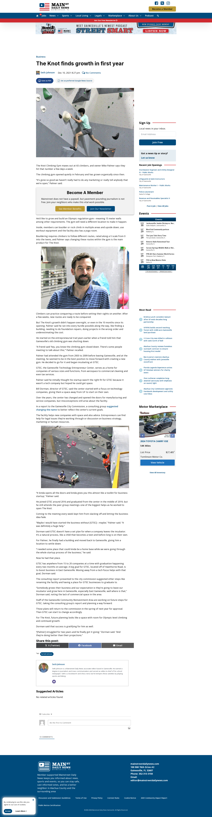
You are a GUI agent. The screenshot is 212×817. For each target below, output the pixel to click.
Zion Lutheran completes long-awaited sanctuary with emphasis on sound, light (158, 380)
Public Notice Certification (50, 805)
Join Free (157, 142)
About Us (133, 15)
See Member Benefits (70, 208)
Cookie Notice (130, 798)
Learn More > (21, 811)
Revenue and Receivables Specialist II (154, 198)
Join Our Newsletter (100, 208)
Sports (65, 15)
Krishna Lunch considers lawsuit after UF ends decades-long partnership (157, 319)
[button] (142, 436)
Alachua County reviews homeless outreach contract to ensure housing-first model (158, 349)
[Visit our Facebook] (156, 3)
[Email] (54, 681)
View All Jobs (163, 206)
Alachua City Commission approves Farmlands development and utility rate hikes (158, 391)
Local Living (82, 15)
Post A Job (151, 206)
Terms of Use (80, 798)
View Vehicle (157, 462)
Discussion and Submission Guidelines (54, 798)
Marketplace (115, 15)
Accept (8, 811)
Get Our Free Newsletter (105, 20)
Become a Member (162, 8)
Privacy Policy (96, 798)
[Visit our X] (162, 3)
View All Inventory (157, 472)
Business (41, 56)
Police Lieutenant (146, 192)
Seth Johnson (48, 72)
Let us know (148, 157)
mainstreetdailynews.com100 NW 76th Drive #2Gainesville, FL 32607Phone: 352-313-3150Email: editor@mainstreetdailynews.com (149, 772)
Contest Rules (113, 798)
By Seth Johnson (46, 654)
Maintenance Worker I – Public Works (154, 185)
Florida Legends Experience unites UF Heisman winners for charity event (158, 370)
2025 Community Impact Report (154, 798)
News (52, 15)
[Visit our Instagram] (168, 3)
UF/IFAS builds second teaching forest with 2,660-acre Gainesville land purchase (158, 330)
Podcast (149, 15)
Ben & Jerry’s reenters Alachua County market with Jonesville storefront (156, 359)
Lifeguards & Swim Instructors (152, 179)
